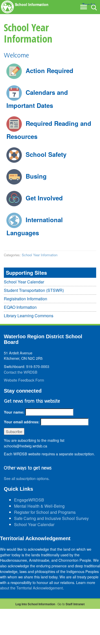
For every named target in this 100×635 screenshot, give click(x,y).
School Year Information (39, 254)
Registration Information (25, 299)
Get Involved (44, 197)
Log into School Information (35, 604)
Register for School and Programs (45, 512)
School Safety (46, 154)
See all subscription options (26, 478)
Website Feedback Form (24, 380)
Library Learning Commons (28, 316)
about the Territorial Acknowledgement (31, 587)
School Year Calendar (24, 282)
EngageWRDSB (29, 500)
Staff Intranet (75, 604)
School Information (31, 4)
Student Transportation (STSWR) (34, 290)
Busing (36, 176)
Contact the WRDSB (20, 372)
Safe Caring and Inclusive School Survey (51, 518)
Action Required (49, 70)
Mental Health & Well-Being (39, 506)
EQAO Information (20, 307)
